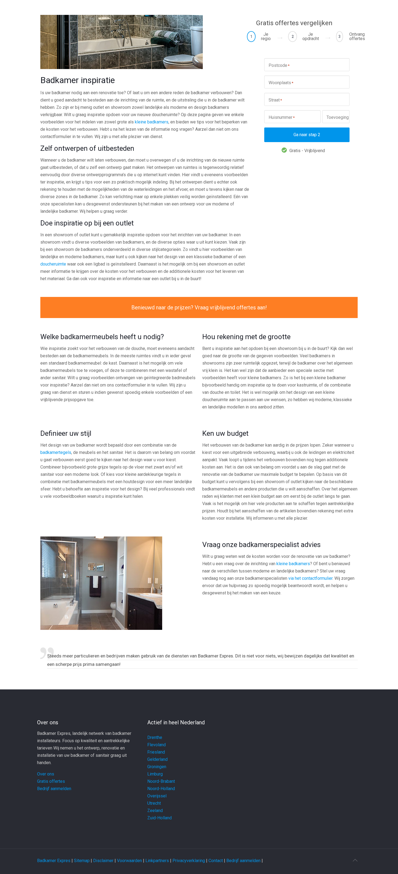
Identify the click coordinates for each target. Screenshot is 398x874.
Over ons (45, 774)
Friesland (156, 752)
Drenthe (154, 737)
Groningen (156, 766)
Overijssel (157, 795)
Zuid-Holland (159, 817)
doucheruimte (53, 264)
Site (77, 860)
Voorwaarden (129, 860)
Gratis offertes (51, 781)
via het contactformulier (310, 578)
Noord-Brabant (161, 781)
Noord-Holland (161, 788)
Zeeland (155, 810)
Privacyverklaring (188, 860)
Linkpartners (157, 860)
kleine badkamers (151, 122)
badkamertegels (55, 452)
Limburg (155, 774)
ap (87, 860)
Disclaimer (103, 860)
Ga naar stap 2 (306, 134)
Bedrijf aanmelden (54, 788)
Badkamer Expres (53, 860)
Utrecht (154, 803)
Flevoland (156, 744)
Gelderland (157, 759)
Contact (215, 860)
